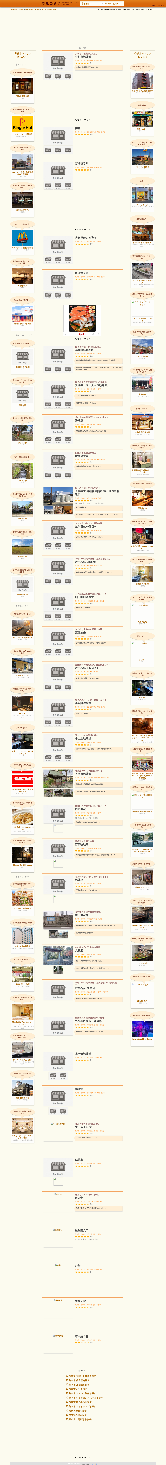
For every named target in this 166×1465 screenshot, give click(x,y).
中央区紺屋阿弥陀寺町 (94, 777)
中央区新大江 (91, 1131)
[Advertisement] (83, 27)
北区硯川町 (90, 60)
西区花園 (89, 424)
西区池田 (89, 1234)
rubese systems (74, 1464)
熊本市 (83, 60)
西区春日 (89, 883)
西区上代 (89, 1340)
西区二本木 (90, 530)
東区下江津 (90, 498)
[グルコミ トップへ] (60, 3)
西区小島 (89, 389)
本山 (88, 671)
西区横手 (89, 354)
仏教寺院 (105, 992)
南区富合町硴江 (91, 277)
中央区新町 (90, 848)
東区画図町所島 (91, 459)
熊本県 (77, 60)
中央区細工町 (91, 601)
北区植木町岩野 (91, 132)
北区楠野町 (90, 565)
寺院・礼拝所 (98, 60)
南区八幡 (89, 992)
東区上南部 (90, 1057)
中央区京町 (90, 1201)
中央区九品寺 (91, 1025)
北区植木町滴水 (91, 707)
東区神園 (89, 813)
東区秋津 (89, 1305)
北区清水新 (90, 167)
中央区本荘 (90, 636)
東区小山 (89, 241)
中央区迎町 (90, 919)
